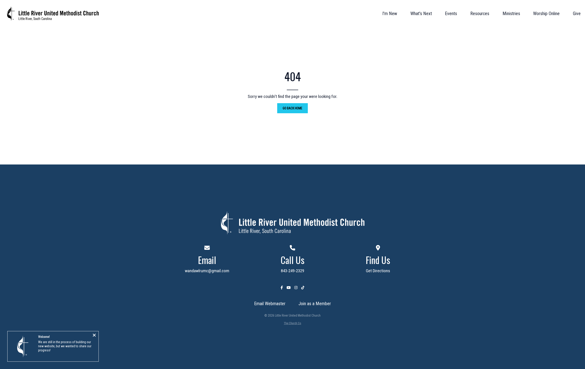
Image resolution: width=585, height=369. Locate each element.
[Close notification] (94, 335)
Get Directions (378, 270)
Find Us (378, 260)
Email (207, 260)
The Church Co (292, 323)
